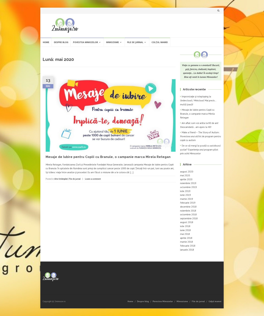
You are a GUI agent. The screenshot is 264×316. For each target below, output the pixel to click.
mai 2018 (185, 233)
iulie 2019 (185, 191)
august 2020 (186, 171)
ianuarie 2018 (187, 249)
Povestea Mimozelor (85, 42)
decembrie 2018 (188, 206)
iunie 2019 (185, 194)
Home (46, 42)
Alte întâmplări (61, 179)
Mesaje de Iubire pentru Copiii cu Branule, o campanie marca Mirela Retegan (108, 157)
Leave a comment (93, 179)
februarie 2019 (187, 202)
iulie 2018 (185, 226)
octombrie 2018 (188, 214)
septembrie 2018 (189, 218)
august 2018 (186, 222)
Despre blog (61, 42)
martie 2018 (186, 241)
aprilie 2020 (186, 179)
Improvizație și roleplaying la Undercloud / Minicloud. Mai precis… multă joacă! (198, 100)
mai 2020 (185, 175)
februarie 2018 (187, 245)
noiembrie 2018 (188, 210)
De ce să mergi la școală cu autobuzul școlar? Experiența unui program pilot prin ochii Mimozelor (200, 149)
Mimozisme (112, 42)
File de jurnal (135, 42)
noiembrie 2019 (188, 183)
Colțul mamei (160, 42)
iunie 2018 (185, 230)
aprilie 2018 (186, 237)
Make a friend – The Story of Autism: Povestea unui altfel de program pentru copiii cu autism (200, 136)
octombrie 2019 (188, 187)
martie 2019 (186, 198)
